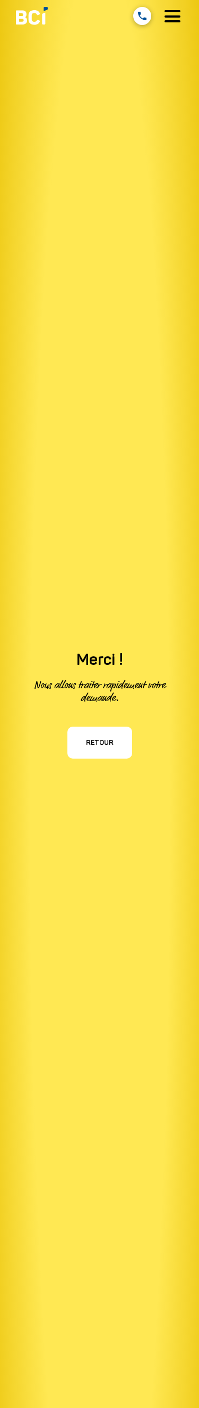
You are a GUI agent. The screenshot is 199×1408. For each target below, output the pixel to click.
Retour (100, 742)
